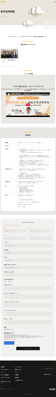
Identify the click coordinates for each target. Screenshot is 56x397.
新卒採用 (17, 377)
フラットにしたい (48, 369)
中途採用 (17, 374)
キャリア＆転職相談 (5, 374)
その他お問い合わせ (19, 380)
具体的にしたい (48, 374)
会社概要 (2, 366)
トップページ (2, 16)
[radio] (5, 281)
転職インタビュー (18, 369)
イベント (17, 372)
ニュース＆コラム (18, 366)
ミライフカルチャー (5, 369)
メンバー (2, 372)
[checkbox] (27, 281)
